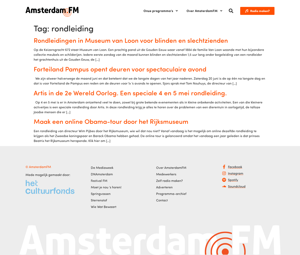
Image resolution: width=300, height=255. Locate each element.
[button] (231, 11)
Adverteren (164, 187)
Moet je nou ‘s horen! (106, 187)
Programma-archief (171, 194)
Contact (162, 200)
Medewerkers (166, 174)
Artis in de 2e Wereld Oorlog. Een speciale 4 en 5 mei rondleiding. (130, 92)
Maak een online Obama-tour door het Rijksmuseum (111, 121)
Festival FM (99, 181)
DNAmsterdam (102, 174)
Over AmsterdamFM (202, 11)
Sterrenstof (99, 200)
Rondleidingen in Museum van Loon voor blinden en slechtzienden (131, 40)
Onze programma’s (158, 11)
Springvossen (101, 194)
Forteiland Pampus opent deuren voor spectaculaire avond (120, 69)
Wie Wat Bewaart (103, 207)
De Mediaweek (102, 168)
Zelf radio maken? (169, 181)
